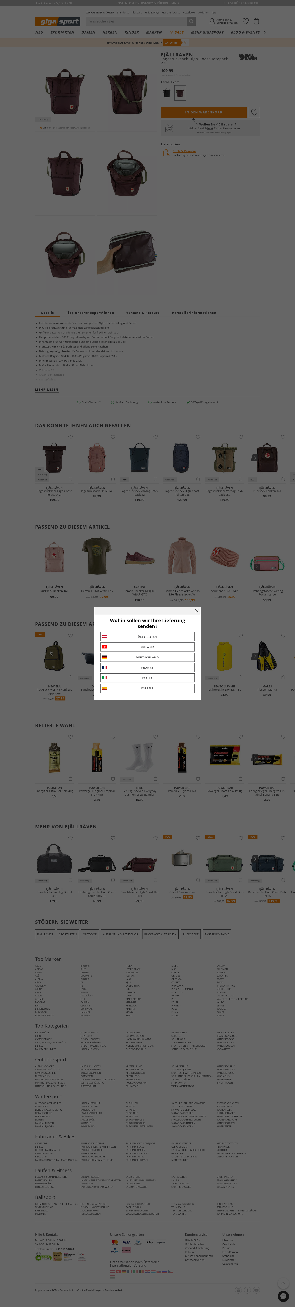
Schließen (197, 611)
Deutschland (147, 657)
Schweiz (148, 647)
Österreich (147, 636)
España (147, 688)
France (147, 667)
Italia (147, 678)
